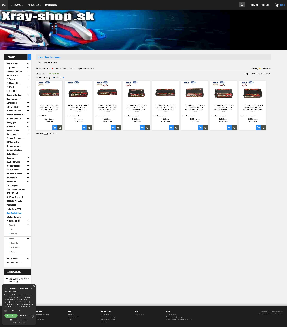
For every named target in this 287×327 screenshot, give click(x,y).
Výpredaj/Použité (34, 4)
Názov (49, 69)
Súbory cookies (171, 314)
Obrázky (255, 69)
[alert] (19, 304)
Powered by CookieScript (19, 322)
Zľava (260, 74)
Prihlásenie (254, 5)
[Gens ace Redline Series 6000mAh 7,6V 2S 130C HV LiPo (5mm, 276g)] (107, 92)
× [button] (34, 286)
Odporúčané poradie (84, 69)
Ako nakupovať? (17, 4)
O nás (70, 319)
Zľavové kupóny (73, 317)
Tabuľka (265, 69)
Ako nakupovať (106, 314)
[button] (19, 320)
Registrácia (265, 5)
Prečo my (71, 314)
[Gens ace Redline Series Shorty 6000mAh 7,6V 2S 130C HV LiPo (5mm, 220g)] (252, 92)
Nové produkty (51, 4)
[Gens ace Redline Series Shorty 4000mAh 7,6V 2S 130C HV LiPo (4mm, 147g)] (194, 92)
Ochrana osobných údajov (174, 317)
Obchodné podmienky (108, 317)
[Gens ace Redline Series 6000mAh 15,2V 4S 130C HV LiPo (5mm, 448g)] (78, 92)
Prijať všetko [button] (11, 316)
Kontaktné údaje (139, 314)
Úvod (4, 4)
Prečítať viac (26, 306)
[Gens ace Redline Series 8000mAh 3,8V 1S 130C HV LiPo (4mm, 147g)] (136, 92)
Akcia (253, 74)
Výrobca (40, 73)
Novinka (267, 74)
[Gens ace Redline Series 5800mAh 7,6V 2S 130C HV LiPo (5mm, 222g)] (49, 92)
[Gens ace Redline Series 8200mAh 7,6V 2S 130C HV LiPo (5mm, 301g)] (165, 92)
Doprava (103, 322)
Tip (247, 74)
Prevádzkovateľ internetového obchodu (179, 319)
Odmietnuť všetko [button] (26, 316)
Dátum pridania (67, 69)
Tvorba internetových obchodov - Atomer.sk (269, 313)
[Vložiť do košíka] (54, 127)
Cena (57, 69)
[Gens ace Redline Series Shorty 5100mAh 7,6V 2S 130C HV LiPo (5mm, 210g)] (223, 92)
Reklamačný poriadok (108, 319)
